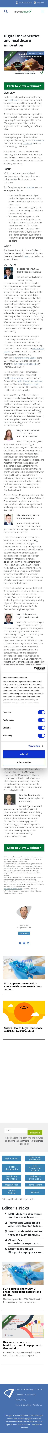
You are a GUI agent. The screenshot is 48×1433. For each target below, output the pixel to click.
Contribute (19, 1394)
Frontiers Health (31, 384)
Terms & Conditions (23, 1405)
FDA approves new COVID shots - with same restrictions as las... (23, 986)
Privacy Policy (20, 1400)
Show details (34, 746)
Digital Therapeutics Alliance (29, 381)
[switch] (41, 720)
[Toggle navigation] (6, 11)
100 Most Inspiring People (26, 363)
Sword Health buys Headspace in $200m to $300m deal (23, 1030)
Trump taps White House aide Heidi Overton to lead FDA (25, 1226)
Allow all (24, 754)
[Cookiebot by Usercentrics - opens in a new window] (34, 668)
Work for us (37, 1405)
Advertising (28, 1389)
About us (19, 1389)
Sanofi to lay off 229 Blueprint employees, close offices (25, 1252)
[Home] (23, 11)
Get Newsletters (25, 2)
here (26, 256)
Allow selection (24, 762)
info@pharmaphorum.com (13, 889)
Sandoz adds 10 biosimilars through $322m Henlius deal (25, 1235)
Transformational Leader (25, 357)
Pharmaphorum (9, 1393)
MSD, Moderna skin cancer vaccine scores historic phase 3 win (25, 1217)
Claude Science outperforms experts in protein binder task (23, 1243)
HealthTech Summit (16, 378)
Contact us (38, 1389)
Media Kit (40, 2)
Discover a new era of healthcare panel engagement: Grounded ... (22, 1345)
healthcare (12, 100)
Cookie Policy (30, 1394)
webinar (30, 187)
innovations (39, 140)
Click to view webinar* (24, 86)
